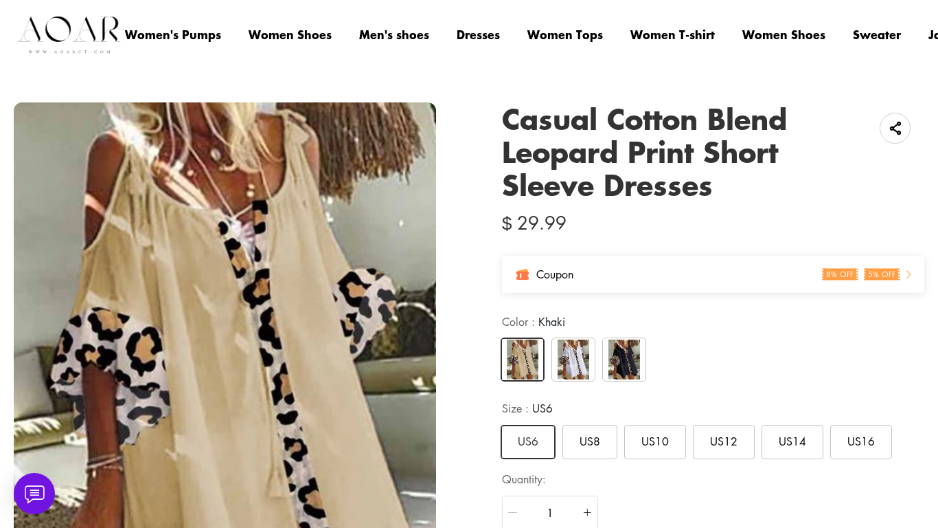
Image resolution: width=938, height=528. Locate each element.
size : (527, 408)
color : (533, 321)
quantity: (524, 479)
